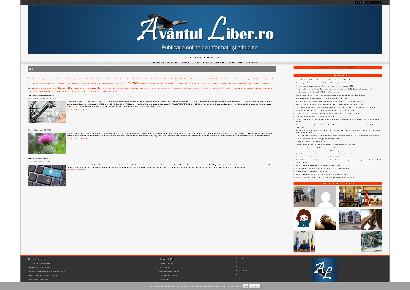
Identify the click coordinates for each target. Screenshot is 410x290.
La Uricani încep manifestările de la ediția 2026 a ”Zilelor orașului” (318, 92)
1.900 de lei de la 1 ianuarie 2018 (161, 88)
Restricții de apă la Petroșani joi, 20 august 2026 (312, 171)
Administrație (171, 62)
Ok (246, 286)
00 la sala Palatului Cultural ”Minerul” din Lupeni (158, 79)
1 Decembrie (131, 83)
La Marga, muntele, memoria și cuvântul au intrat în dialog (315, 116)
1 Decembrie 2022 (205, 83)
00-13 (34, 83)
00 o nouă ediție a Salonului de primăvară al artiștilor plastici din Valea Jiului (190, 79)
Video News (219, 62)
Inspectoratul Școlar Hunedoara (169, 271)
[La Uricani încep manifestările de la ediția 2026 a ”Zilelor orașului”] (304, 242)
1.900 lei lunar (174, 88)
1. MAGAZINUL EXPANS (184, 88)
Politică (184, 62)
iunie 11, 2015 (45, 130)
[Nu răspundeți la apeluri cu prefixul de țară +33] (371, 220)
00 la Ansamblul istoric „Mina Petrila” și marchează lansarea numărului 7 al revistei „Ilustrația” (56, 79)
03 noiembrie (213, 88)
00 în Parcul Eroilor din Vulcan (217, 79)
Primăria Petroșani (242, 259)
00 (29, 78)
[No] (407, 286)
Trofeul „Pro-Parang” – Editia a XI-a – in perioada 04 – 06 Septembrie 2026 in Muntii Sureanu (327, 80)
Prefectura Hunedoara (166, 263)
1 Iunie (67, 87)
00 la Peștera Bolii (141, 79)
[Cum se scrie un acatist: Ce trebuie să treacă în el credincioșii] (325, 220)
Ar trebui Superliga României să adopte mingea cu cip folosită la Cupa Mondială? (323, 168)
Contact (60, 2)
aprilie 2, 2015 (44, 162)
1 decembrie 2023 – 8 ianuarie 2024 (251, 83)
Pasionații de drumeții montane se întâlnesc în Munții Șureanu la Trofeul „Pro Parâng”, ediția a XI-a (329, 113)
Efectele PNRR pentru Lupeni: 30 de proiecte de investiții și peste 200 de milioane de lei (325, 177)
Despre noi (43, 2)
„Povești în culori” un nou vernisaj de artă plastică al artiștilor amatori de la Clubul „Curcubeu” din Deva (330, 95)
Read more (255, 286)
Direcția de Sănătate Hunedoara (246, 271)
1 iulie (60, 88)
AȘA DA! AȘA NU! (251, 62)
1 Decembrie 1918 (170, 83)
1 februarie (43, 88)
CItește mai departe (76, 109)
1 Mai (97, 87)
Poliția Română (164, 267)
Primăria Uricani (241, 275)
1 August (120, 83)
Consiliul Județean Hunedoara (169, 275)
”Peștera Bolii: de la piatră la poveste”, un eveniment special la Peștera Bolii (321, 174)
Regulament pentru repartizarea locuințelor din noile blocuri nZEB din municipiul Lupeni (325, 110)
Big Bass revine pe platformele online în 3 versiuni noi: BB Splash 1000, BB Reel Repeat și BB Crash (329, 104)
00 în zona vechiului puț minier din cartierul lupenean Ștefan (240, 79)
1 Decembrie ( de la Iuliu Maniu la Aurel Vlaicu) (151, 83)
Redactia (52, 2)
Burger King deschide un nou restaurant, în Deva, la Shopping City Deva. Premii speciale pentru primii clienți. (332, 83)
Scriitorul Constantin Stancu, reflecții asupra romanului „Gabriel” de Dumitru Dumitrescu (325, 145)
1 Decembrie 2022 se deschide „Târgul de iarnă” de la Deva (226, 83)
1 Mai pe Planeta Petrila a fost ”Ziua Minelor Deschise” (116, 88)
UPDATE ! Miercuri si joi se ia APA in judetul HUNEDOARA (41, 95)
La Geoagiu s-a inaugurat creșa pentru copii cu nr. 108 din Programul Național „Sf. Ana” (325, 151)
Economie (195, 62)
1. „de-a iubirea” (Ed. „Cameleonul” (200, 88)
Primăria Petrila (164, 279)
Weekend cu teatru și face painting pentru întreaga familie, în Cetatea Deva (321, 157)
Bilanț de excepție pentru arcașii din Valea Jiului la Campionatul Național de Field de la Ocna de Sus (329, 101)
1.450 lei (151, 88)
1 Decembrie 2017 (182, 83)
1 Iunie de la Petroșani (85, 88)
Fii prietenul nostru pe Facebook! (338, 67)
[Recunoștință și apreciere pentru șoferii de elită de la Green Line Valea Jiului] (304, 197)
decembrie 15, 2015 (48, 98)
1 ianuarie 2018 (52, 88)
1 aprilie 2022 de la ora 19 (96, 83)
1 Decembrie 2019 (194, 83)
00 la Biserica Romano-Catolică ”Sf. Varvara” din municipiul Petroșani (98, 79)
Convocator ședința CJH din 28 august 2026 (311, 142)
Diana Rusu (32, 162)
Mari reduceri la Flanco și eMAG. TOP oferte (39, 158)
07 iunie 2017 (220, 88)
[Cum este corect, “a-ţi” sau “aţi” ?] (325, 197)
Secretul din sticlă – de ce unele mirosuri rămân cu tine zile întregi (318, 165)
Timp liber (206, 62)
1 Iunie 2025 (76, 88)
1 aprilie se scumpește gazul (110, 83)
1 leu (92, 88)
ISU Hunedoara (241, 279)
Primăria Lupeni (241, 267)
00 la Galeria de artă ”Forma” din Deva (126, 79)
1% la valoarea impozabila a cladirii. (139, 88)
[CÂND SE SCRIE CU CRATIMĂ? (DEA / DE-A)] (304, 220)
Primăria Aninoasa (242, 263)
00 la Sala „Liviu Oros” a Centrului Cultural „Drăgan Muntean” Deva (70, 83)
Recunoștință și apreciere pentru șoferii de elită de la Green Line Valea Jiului (321, 98)
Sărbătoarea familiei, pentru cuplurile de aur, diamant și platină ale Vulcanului (322, 148)
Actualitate (157, 62)
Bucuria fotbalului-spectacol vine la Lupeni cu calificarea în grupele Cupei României (324, 154)
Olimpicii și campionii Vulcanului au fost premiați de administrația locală (319, 139)
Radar (239, 62)
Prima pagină (33, 2)
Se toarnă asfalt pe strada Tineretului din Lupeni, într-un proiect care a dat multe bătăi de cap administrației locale (334, 89)
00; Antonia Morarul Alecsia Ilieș (44, 83)
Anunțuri (230, 62)
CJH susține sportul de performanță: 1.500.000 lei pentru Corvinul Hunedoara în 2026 (325, 86)
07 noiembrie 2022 (229, 88)
